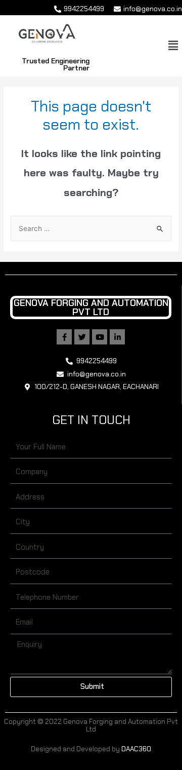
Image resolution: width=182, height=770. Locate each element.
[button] (173, 45)
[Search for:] (91, 228)
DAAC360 (136, 748)
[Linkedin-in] (117, 336)
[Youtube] (99, 336)
